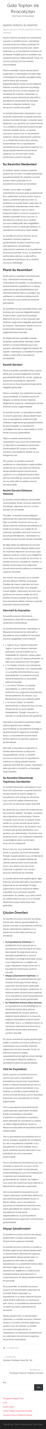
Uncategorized (12, 1348)
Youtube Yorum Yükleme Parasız (17, 1415)
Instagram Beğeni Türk (13, 1398)
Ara (4, 1382)
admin (38, 29)
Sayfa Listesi (8, 1407)
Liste (5, 1402)
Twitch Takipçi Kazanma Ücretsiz (17, 1411)
